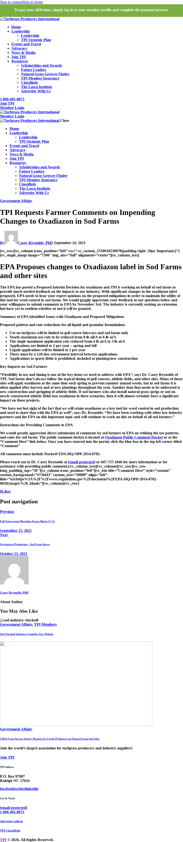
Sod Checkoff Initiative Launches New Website (26, 634)
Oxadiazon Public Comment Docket (134, 437)
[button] (5, 491)
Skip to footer (33, 2)
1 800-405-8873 (12, 812)
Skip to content (11, 2)
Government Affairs (16, 201)
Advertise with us (11, 821)
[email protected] (81, 462)
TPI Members (45, 624)
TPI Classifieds (10, 830)
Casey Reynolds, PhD (14, 592)
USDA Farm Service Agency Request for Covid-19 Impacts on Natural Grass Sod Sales (50, 738)
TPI (3, 840)
